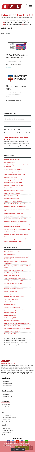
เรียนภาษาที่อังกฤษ (7, 388)
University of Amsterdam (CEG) (12, 326)
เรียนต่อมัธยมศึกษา (7, 386)
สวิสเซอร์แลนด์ (6, 405)
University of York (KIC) (10, 334)
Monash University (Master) (11, 198)
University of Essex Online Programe (13, 185)
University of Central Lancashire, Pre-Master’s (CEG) (16, 235)
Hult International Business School (13, 182)
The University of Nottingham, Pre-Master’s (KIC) (17, 229)
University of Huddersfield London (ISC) (14, 204)
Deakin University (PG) (10, 162)
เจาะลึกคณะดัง (6, 420)
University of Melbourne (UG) (11, 302)
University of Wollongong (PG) (12, 160)
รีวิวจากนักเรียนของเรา (8, 430)
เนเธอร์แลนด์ (5, 407)
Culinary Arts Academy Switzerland (13, 169)
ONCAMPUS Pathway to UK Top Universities (17, 56)
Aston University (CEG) (10, 315)
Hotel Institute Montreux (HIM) (12, 275)
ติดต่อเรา (4, 435)
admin (19, 61)
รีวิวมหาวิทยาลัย (6, 422)
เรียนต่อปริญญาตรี (17, 92)
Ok (13, 449)
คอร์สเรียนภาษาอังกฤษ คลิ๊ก (13, 345)
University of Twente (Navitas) (12, 320)
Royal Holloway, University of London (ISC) (15, 219)
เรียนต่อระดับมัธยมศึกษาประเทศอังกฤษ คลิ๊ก (16, 343)
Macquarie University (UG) (11, 291)
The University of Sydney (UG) (12, 307)
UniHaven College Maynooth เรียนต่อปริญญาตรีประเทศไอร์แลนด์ (16, 262)
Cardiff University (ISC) (10, 318)
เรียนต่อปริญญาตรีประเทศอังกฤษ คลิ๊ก (15, 340)
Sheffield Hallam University (11, 232)
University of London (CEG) (16, 87)
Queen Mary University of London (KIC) (14, 310)
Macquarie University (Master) (12, 188)
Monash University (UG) (10, 305)
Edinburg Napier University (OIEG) (13, 180)
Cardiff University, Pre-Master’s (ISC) (13, 216)
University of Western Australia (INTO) (14, 190)
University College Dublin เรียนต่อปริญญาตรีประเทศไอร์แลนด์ (17, 266)
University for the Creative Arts (12, 227)
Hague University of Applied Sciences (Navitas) (16, 323)
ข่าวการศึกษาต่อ (14, 61)
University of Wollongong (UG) (12, 252)
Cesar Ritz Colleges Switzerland (12, 172)
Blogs (9, 61)
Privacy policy (20, 449)
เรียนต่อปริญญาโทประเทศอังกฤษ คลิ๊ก (15, 338)
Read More (8, 68)
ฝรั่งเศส (4, 409)
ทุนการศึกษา (10, 92)
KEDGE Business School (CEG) (12, 193)
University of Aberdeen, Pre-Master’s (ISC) (15, 206)
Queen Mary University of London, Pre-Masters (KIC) (16, 210)
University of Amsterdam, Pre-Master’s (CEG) (16, 221)
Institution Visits (6, 433)
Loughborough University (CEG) (12, 294)
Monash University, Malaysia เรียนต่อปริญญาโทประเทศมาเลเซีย (16, 166)
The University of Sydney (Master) (13, 201)
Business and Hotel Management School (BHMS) (17, 224)
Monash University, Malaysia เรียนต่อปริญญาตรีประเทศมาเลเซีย (16, 258)
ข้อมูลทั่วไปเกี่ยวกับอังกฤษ (9, 417)
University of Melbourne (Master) (12, 196)
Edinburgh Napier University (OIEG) (13, 283)
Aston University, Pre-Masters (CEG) (13, 213)
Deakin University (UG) (10, 254)
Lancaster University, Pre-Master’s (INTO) (15, 239)
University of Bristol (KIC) (10, 312)
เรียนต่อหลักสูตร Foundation (14, 94)
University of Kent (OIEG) (10, 177)
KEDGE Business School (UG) (11, 299)
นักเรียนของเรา (6, 428)
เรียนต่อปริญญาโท (7, 384)
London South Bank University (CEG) (13, 281)
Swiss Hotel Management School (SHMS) (14, 175)
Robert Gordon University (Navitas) (13, 242)
